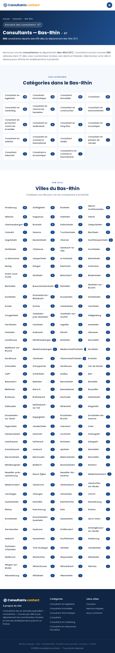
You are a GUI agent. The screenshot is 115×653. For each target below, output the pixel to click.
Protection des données (67, 644)
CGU (38, 644)
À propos (91, 604)
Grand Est (17, 18)
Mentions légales (95, 608)
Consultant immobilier (61, 608)
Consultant (55, 617)
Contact (92, 644)
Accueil (6, 18)
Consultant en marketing (62, 622)
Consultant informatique (62, 613)
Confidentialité (48, 644)
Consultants (24, 5)
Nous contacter (94, 613)
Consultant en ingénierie (62, 604)
